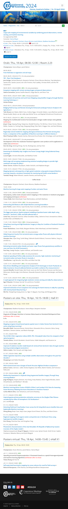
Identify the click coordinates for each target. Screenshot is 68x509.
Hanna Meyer (14, 39)
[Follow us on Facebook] (9, 487)
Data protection (16, 506)
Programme (12, 25)
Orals (6, 43)
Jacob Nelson (38, 41)
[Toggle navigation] (62, 5)
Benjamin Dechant (18, 41)
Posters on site (8, 45)
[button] (36, 25)
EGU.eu (26, 506)
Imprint (5, 506)
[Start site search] (63, 25)
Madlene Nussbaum (50, 41)
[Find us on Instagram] (18, 487)
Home (5, 25)
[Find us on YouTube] (22, 487)
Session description (10, 56)
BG (18, 25)
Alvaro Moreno (29, 41)
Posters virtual (8, 50)
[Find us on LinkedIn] (13, 487)
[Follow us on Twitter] (5, 487)
